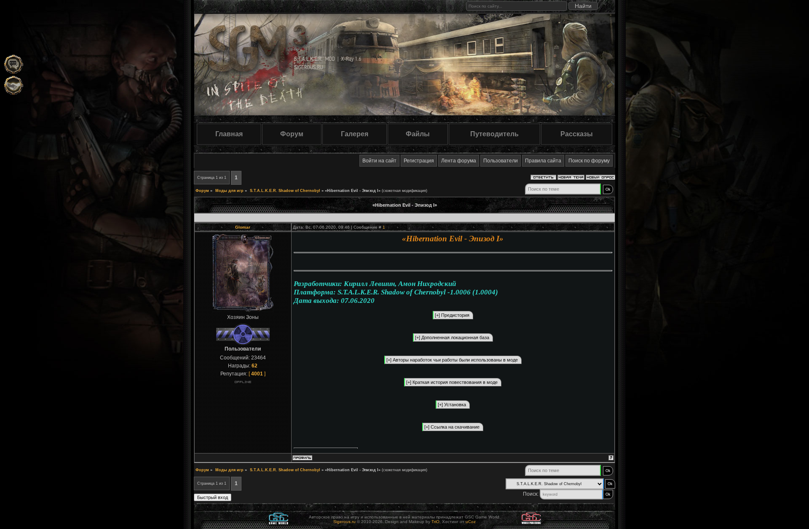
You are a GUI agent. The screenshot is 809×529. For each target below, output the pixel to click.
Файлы (418, 134)
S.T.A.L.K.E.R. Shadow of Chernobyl (285, 191)
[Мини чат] (13, 64)
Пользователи (500, 161)
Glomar (242, 227)
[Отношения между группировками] (13, 85)
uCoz (471, 521)
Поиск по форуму (589, 161)
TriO (435, 521)
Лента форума (458, 161)
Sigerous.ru (344, 521)
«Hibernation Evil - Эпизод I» (352, 191)
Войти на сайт (379, 161)
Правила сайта (543, 161)
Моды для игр (229, 191)
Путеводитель (494, 134)
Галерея (354, 134)
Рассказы (576, 134)
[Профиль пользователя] (302, 459)
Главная (229, 134)
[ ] (257, 374)
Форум (291, 134)
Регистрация (419, 161)
